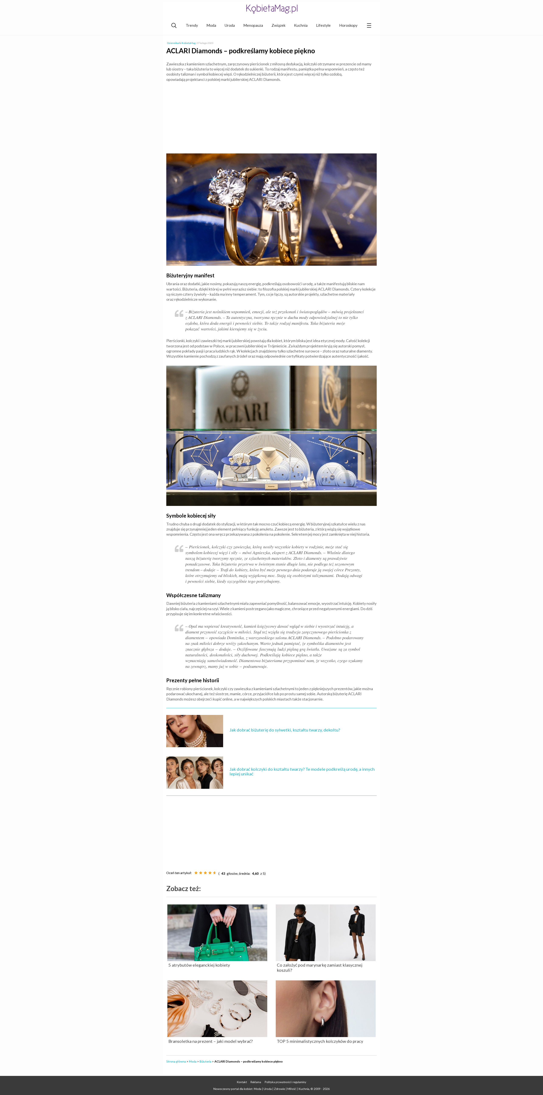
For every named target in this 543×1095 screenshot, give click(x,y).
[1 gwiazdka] (196, 873)
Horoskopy (348, 25)
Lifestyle (323, 25)
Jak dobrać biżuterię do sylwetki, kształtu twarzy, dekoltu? (285, 729)
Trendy (192, 25)
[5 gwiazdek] (215, 873)
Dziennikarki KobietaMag (181, 43)
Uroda (230, 25)
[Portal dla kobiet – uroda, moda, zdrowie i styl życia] (271, 9)
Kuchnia (301, 25)
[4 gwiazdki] (210, 873)
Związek (278, 25)
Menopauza (253, 25)
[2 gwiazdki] (201, 873)
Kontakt (242, 1082)
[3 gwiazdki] (205, 873)
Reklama (256, 1082)
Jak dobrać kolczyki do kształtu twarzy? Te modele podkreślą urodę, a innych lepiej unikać (302, 771)
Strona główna (176, 1061)
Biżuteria (205, 1061)
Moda (211, 25)
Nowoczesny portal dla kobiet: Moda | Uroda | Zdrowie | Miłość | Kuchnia (261, 1089)
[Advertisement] (271, 116)
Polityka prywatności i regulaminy (285, 1082)
